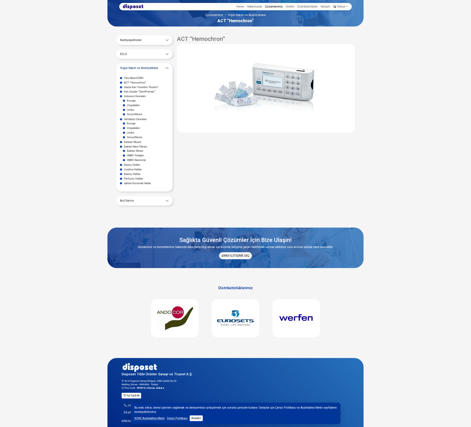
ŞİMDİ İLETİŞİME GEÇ (235, 255)
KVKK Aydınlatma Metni (149, 418)
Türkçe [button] (340, 6)
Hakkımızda (254, 6)
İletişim (325, 6)
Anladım (196, 418)
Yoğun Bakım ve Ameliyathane (247, 15)
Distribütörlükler (307, 6)
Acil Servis (127, 200)
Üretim (290, 6)
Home (240, 6)
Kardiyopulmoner (131, 40)
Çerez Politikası (177, 418)
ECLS (123, 54)
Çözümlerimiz (274, 6)
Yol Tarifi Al (132, 395)
